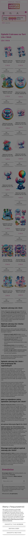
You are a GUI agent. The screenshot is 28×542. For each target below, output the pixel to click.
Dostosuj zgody (14, 528)
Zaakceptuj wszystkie (14, 532)
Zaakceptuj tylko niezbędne (14, 524)
